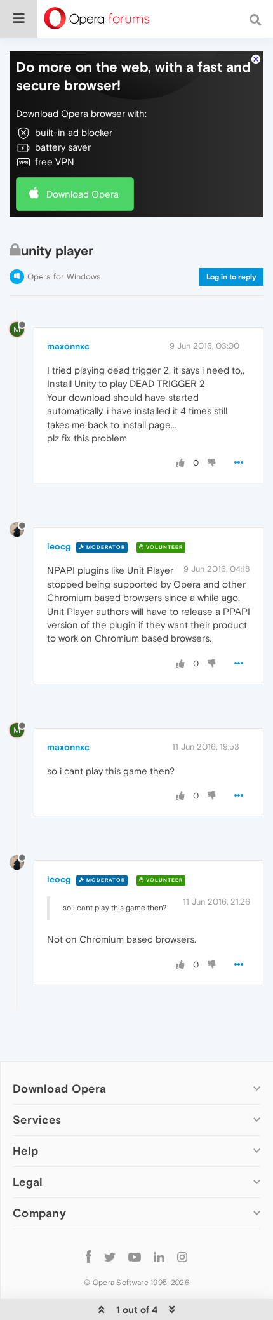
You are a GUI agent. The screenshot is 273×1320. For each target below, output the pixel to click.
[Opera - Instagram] (182, 1256)
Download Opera (82, 194)
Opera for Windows (63, 276)
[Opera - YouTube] (134, 1256)
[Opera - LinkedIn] (159, 1256)
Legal (28, 1182)
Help (25, 1150)
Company (39, 1213)
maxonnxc (68, 346)
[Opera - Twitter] (110, 1256)
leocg (58, 546)
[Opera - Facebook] (88, 1256)
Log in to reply (231, 277)
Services (37, 1119)
